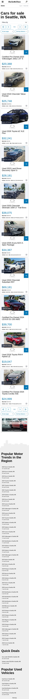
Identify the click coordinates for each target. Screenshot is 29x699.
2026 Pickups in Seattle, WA (9, 625)
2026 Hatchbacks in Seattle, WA (10, 602)
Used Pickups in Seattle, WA (9, 693)
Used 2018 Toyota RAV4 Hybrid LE (12, 355)
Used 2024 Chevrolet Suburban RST (11, 281)
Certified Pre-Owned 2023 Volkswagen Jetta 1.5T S (13, 58)
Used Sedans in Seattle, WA (9, 684)
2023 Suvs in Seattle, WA (8, 477)
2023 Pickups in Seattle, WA (9, 611)
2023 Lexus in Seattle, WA (8, 504)
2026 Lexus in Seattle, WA (8, 588)
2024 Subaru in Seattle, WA (9, 551)
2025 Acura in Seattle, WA (8, 574)
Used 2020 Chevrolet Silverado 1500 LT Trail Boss (14, 207)
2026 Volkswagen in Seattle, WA (10, 629)
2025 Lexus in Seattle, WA (8, 532)
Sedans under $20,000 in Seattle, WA (11, 662)
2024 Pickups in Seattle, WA (9, 569)
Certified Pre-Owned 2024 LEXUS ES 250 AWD (13, 318)
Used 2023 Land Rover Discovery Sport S (12, 169)
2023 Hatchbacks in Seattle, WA (10, 541)
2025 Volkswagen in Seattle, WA (10, 509)
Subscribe (26, 5)
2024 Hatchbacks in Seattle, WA (10, 592)
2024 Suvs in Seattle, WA (8, 472)
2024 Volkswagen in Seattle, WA (10, 555)
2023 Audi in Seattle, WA (8, 560)
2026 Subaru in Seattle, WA (9, 634)
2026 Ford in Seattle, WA (8, 643)
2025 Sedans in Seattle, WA (9, 523)
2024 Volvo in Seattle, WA (8, 583)
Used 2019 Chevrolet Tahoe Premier (14, 95)
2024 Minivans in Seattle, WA (9, 606)
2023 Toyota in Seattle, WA (9, 518)
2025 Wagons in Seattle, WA (9, 620)
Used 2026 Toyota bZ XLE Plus (13, 132)
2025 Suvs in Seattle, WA (8, 467)
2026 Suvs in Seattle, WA (8, 500)
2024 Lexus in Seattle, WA (8, 514)
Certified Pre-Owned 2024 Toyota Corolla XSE (13, 393)
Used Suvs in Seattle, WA (8, 679)
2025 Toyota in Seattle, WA (9, 486)
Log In (20, 5)
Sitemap (14, 697)
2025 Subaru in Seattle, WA (9, 528)
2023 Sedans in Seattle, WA (9, 546)
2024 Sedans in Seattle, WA (9, 495)
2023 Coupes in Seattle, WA (9, 639)
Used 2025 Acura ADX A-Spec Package (12, 244)
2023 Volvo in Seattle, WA (8, 565)
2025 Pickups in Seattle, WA (9, 616)
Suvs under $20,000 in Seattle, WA (10, 657)
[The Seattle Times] (14, 2)
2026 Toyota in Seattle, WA (9, 490)
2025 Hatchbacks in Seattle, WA (10, 597)
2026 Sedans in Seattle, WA (9, 578)
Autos (3, 6)
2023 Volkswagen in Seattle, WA (10, 537)
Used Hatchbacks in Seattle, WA (10, 689)
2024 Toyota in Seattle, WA (9, 481)
